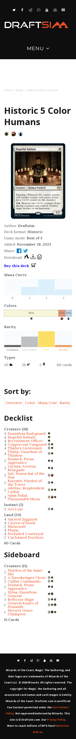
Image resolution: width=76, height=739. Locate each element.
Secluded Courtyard (25, 533)
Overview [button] (14, 402)
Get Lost (15, 509)
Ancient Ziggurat (22, 519)
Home (8, 90)
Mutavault (17, 526)
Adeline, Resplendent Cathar (26, 490)
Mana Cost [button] (47, 402)
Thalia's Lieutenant (25, 448)
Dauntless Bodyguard (27, 433)
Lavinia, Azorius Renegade (22, 468)
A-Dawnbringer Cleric (27, 577)
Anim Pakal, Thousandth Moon (24, 497)
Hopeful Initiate (22, 437)
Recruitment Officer (25, 440)
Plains (13, 530)
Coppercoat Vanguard (27, 444)
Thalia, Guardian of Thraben (25, 453)
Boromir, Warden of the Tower (25, 482)
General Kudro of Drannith (23, 605)
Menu (35, 48)
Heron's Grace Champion (20, 612)
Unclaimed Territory (26, 537)
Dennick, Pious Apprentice (21, 461)
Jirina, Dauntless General (22, 594)
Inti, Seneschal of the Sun (26, 475)
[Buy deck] (33, 266)
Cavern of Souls (21, 522)
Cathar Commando (24, 581)
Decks (19, 90)
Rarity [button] (65, 402)
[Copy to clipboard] (39, 257)
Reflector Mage (21, 599)
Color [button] (30, 402)
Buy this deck (17, 265)
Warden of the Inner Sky (25, 572)
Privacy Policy (56, 719)
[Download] (33, 257)
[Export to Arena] (26, 257)
